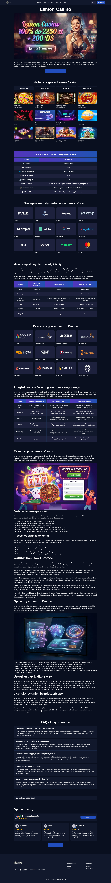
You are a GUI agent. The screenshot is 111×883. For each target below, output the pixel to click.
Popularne (22, 88)
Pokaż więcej (55, 845)
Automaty (86, 88)
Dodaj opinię (88, 817)
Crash (65, 88)
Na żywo (43, 88)
